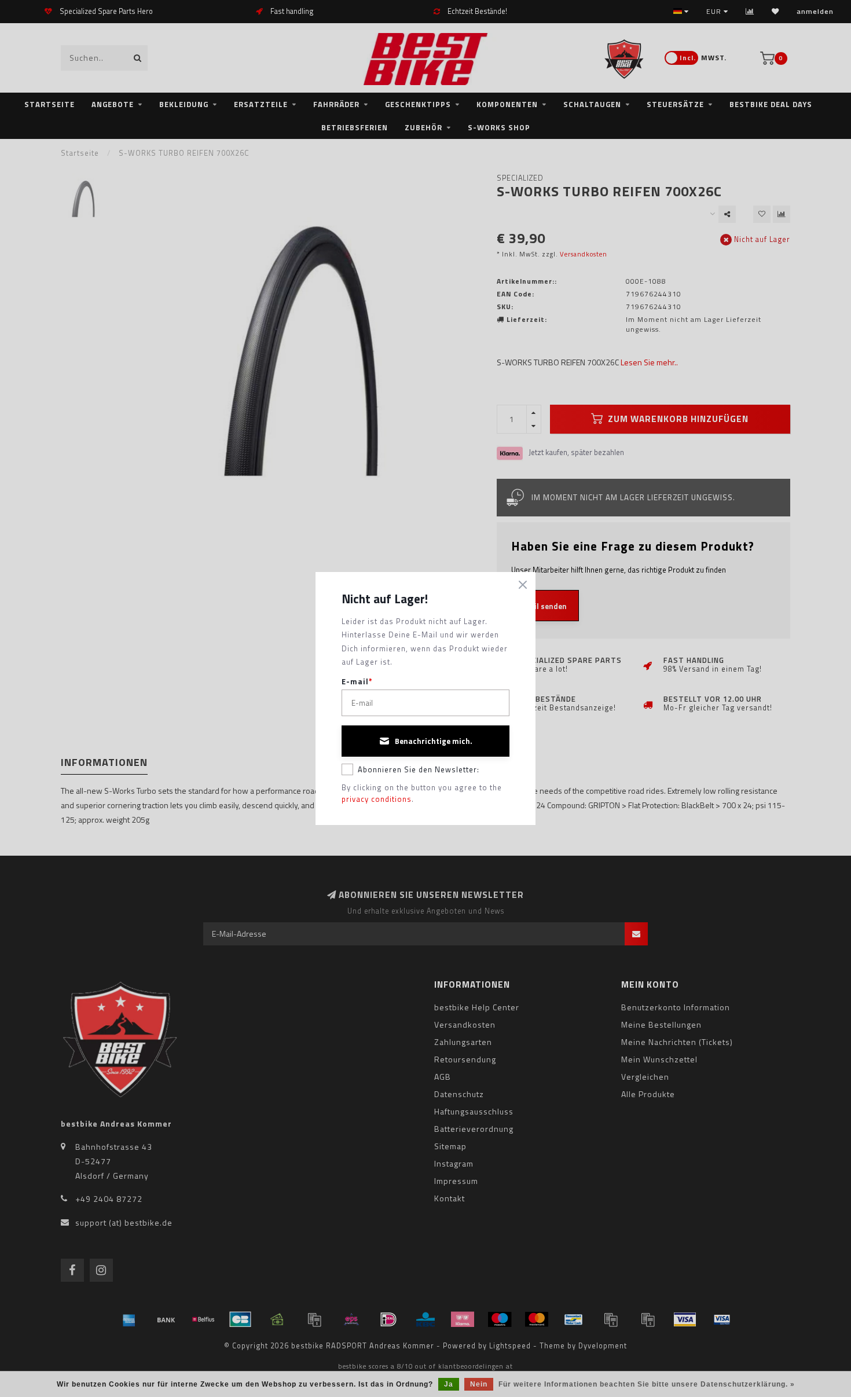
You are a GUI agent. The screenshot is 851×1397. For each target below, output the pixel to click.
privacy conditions (377, 799)
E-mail (357, 681)
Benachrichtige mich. (433, 741)
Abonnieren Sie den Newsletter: (418, 769)
